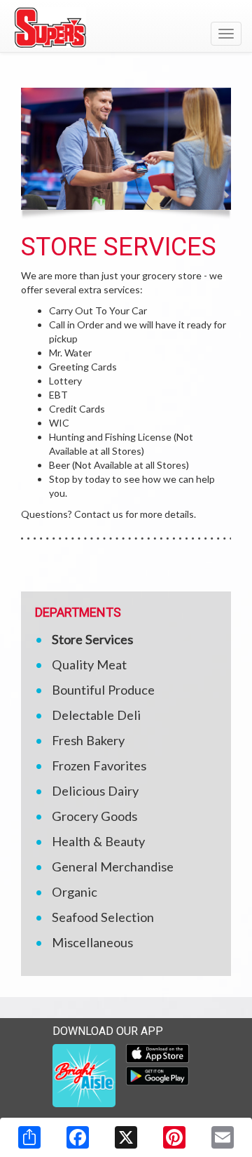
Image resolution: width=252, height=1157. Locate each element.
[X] (126, 1137)
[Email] (223, 1137)
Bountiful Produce (103, 689)
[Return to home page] (126, 27)
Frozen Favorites (99, 765)
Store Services (92, 639)
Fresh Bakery (88, 740)
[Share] (29, 1137)
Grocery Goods (94, 816)
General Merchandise (113, 866)
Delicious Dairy (95, 790)
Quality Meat (89, 664)
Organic (74, 891)
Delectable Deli (96, 715)
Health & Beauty (98, 841)
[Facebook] (78, 1137)
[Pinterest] (174, 1137)
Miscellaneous (92, 942)
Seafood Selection (103, 917)
